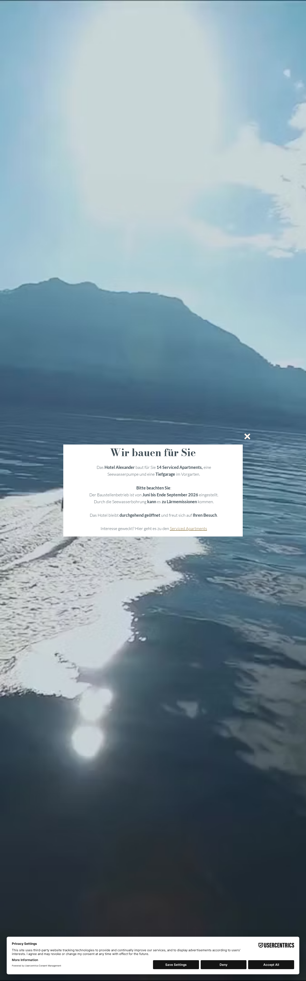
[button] (247, 436)
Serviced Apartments (188, 528)
